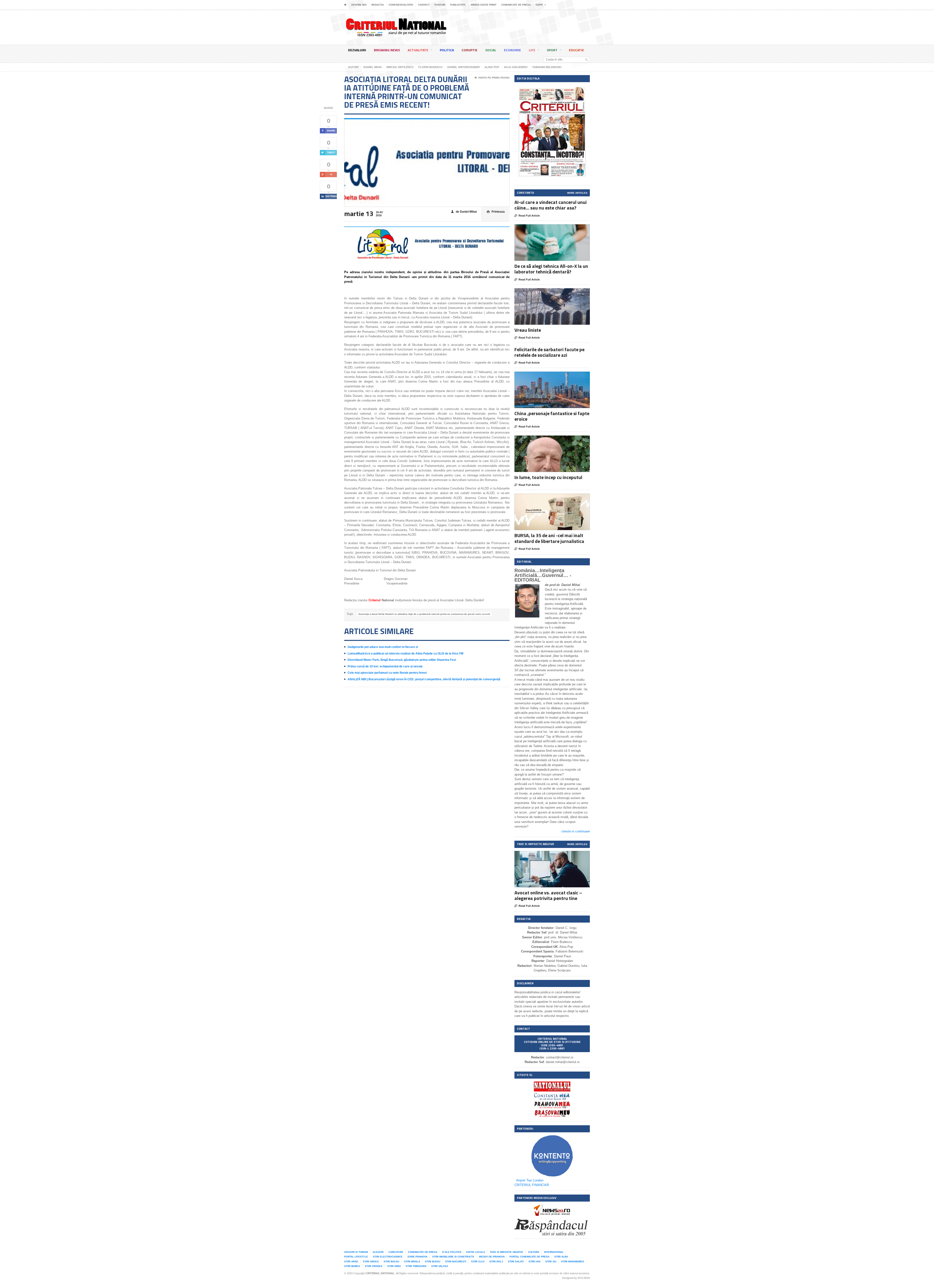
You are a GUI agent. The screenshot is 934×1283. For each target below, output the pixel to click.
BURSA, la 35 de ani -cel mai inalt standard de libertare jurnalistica (549, 538)
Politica (447, 49)
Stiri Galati (516, 1261)
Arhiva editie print (483, 4)
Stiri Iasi (534, 1261)
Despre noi (359, 4)
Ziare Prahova (417, 1256)
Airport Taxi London (529, 1180)
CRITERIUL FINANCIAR (531, 1185)
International (554, 1252)
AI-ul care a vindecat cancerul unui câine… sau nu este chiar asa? (550, 204)
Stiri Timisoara (416, 1266)
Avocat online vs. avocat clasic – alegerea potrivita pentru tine (548, 895)
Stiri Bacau (391, 1261)
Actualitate (418, 49)
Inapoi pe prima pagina (492, 77)
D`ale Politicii (451, 1252)
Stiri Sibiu (394, 1266)
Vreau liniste (527, 330)
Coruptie (469, 49)
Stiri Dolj (496, 1261)
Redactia (377, 4)
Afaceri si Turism (356, 1252)
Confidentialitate (401, 4)
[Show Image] (546, 228)
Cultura (533, 1252)
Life (532, 49)
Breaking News (387, 49)
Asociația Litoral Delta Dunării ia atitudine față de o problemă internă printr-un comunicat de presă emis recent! (424, 614)
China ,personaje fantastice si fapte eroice (551, 416)
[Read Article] (558, 228)
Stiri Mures (352, 1266)
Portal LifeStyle (356, 1256)
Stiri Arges (371, 1261)
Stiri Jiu (550, 1261)
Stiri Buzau (432, 1261)
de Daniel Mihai (464, 211)
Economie (512, 49)
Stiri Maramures (572, 1261)
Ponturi (439, 4)
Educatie (576, 49)
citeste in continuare (575, 831)
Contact (424, 4)
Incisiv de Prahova (492, 1256)
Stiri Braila (412, 1261)
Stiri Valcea (439, 1266)
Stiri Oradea (373, 1266)
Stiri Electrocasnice (388, 1256)
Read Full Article (527, 215)
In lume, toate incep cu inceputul (548, 477)
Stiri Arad (351, 1261)
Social (490, 49)
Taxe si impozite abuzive (506, 1252)
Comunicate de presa (516, 4)
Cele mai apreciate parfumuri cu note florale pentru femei (387, 672)
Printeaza (496, 211)
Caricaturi (395, 1252)
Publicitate (458, 4)
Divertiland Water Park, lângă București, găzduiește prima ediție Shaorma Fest (402, 660)
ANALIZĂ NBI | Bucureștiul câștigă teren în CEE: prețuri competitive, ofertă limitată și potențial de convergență (424, 679)
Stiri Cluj (478, 1261)
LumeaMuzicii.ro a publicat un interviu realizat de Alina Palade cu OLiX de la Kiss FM (405, 653)
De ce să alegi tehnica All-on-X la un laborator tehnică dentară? (551, 268)
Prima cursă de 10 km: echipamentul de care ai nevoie (385, 666)
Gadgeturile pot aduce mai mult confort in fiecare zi (383, 647)
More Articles (577, 193)
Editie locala (475, 1252)
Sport (552, 49)
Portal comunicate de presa (529, 1256)
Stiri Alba (561, 1256)
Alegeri (378, 1252)
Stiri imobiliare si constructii (453, 1256)
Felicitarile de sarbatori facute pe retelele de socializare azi (549, 352)
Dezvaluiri (357, 49)
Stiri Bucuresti (455, 1261)
